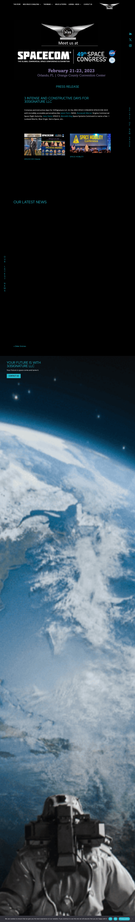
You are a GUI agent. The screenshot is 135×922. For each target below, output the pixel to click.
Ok (110, 919)
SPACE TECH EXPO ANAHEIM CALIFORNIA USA (67, 328)
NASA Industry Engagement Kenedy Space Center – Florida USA (67, 280)
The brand (47, 4)
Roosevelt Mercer (84, 113)
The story (17, 4)
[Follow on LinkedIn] (130, 33)
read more (67, 287)
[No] (132, 919)
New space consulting (31, 4)
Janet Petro (66, 113)
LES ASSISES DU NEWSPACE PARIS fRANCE (67, 304)
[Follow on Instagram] (130, 45)
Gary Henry (48, 116)
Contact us (88, 4)
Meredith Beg (66, 116)
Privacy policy (124, 919)
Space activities (60, 4)
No (116, 919)
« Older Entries (20, 346)
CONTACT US (14, 376)
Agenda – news (74, 4)
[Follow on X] (130, 39)
